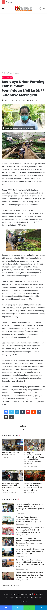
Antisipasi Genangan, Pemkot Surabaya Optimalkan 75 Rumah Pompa (11, 486)
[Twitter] (11, 412)
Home (5, 73)
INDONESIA (39, 594)
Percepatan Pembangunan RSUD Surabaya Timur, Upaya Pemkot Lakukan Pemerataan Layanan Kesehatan (34, 458)
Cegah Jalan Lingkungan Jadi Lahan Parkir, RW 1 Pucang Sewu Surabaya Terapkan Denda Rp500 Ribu (30, 563)
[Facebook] (6, 412)
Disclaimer (19, 598)
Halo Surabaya (14, 73)
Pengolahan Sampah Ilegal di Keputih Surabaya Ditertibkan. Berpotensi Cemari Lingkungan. (29, 540)
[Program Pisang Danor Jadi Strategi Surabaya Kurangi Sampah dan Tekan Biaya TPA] (8, 520)
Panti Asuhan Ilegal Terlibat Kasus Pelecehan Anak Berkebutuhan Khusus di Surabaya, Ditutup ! (30, 530)
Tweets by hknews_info (10, 585)
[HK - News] (23, 8)
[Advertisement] (23, 44)
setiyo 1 (5, 100)
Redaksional (10, 598)
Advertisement (36, 598)
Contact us (23, 601)
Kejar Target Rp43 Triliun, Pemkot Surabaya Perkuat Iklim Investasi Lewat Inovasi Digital (30, 551)
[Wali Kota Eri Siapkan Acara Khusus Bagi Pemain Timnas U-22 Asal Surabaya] (34, 475)
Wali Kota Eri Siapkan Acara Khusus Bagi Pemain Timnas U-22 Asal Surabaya (33, 486)
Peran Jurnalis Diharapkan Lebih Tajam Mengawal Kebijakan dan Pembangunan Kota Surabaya (29, 575)
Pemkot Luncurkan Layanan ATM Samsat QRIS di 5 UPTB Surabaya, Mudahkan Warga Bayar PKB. (30, 507)
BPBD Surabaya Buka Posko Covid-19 (10, 454)
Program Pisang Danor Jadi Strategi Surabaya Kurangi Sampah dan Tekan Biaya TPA (28, 519)
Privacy (26, 598)
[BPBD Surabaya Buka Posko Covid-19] (12, 445)
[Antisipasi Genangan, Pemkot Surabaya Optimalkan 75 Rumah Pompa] (12, 475)
